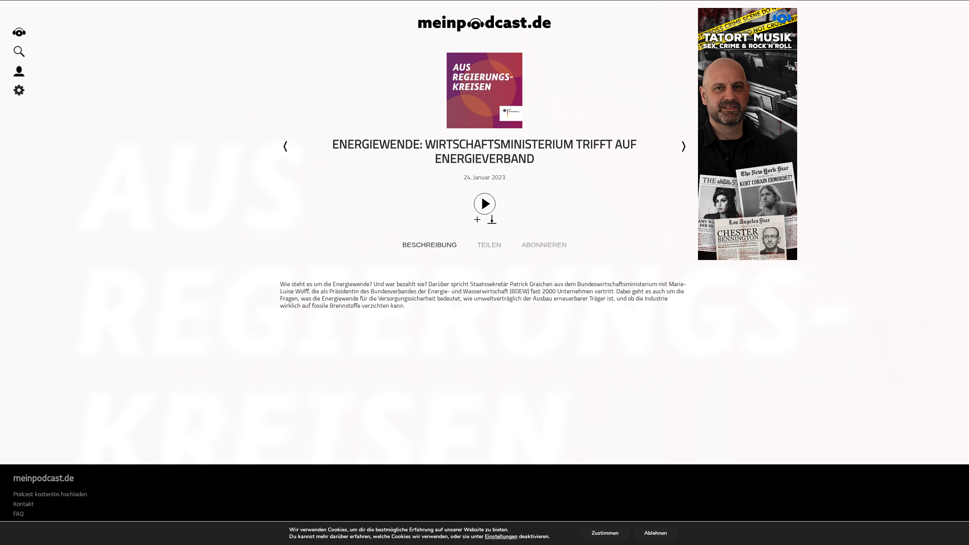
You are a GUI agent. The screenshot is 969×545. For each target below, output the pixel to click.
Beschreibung (429, 245)
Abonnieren (544, 245)
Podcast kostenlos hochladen (50, 495)
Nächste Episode (683, 146)
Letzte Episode (285, 146)
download (492, 219)
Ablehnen (655, 533)
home (18, 32)
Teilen (489, 245)
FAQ (18, 514)
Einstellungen (501, 536)
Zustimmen (605, 533)
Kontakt (23, 504)
